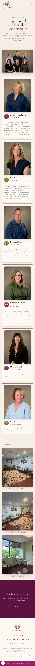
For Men (16, 639)
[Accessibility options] (3, 663)
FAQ (18, 643)
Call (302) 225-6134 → (17, 606)
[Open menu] (31, 5)
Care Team (11, 643)
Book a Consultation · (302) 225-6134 (17, 663)
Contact (24, 643)
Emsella (28, 639)
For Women (7, 639)
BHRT (22, 639)
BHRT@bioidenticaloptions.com (21, 651)
